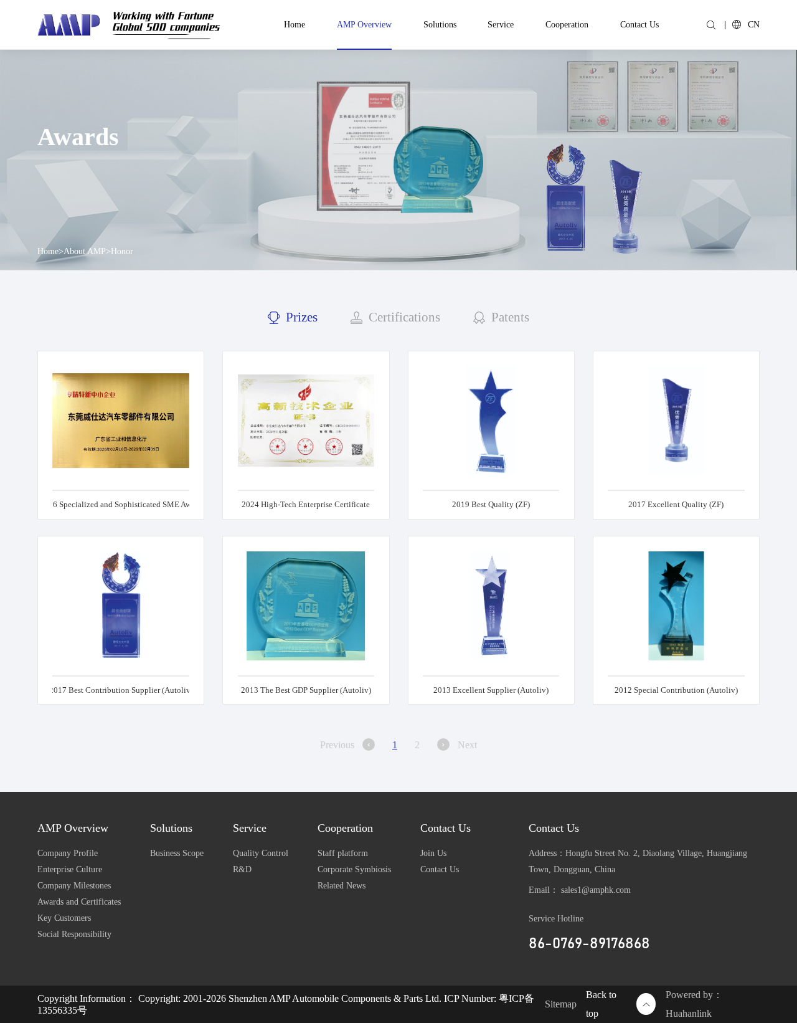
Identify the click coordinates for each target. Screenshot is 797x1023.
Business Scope (177, 853)
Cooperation (566, 24)
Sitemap (561, 1004)
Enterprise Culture (69, 869)
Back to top (601, 1004)
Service (501, 24)
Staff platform (343, 853)
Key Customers (64, 918)
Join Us (433, 853)
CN (754, 24)
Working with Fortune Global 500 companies (165, 22)
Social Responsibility (74, 934)
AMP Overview (364, 24)
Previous (337, 745)
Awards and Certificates (79, 901)
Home (294, 24)
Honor (122, 251)
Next (467, 745)
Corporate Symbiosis (354, 869)
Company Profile (67, 853)
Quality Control (260, 853)
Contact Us (639, 24)
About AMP (85, 251)
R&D (242, 869)
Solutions (439, 24)
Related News (341, 885)
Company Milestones (74, 885)
